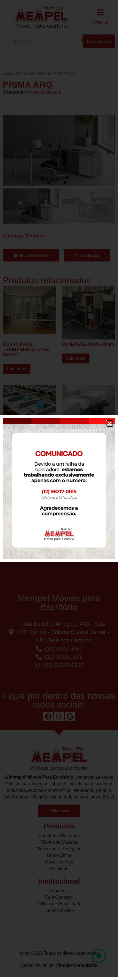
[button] (110, 423)
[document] (59, 488)
